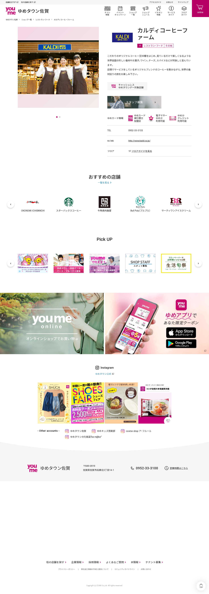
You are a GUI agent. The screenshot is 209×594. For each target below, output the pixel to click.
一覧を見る (103, 182)
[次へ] (198, 204)
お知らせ (169, 2)
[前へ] (10, 204)
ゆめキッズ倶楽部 (106, 431)
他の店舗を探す (27, 2)
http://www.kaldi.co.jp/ (139, 140)
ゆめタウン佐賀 (12, 20)
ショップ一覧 (133, 11)
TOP (201, 586)
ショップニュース (145, 11)
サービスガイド (171, 11)
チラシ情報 (107, 11)
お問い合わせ (146, 569)
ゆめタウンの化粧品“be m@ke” (86, 437)
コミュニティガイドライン (124, 569)
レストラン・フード (43, 20)
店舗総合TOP (11, 2)
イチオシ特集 (158, 11)
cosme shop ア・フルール (138, 431)
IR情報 (134, 562)
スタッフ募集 (134, 102)
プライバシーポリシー (66, 569)
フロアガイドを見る (142, 151)
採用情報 (94, 562)
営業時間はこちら (179, 468)
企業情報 (76, 562)
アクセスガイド (155, 2)
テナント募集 (153, 562)
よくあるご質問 (115, 562)
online (200, 8)
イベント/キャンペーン (120, 11)
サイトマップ (183, 2)
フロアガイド (184, 11)
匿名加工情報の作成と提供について (94, 569)
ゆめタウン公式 (103, 374)
